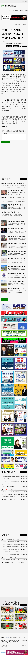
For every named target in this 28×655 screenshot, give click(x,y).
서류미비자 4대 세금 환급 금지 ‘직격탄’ (12, 549)
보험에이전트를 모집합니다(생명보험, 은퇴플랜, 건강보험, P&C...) (12, 481)
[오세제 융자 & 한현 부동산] (14, 309)
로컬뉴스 (12, 637)
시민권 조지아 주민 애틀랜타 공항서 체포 (12, 539)
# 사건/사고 (15, 10)
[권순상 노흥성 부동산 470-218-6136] (14, 53)
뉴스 (16, 24)
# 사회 (10, 10)
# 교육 (26, 10)
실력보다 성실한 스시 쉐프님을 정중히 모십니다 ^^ (12, 494)
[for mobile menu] (25, 6)
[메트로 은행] (20, 377)
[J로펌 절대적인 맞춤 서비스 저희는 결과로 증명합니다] (7, 416)
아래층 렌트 (6, 478)
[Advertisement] (14, 160)
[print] (21, 46)
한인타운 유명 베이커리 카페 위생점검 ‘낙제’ (12, 541)
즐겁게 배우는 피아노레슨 (9, 486)
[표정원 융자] (14, 61)
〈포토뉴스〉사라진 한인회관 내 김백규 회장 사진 (12, 562)
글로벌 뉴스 (17, 637)
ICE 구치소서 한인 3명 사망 (9, 557)
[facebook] (25, 46)
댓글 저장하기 (6, 141)
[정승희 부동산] (20, 429)
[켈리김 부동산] (20, 350)
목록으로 (5, 299)
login (26, 1)
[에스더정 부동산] (20, 416)
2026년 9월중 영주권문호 (9, 496)
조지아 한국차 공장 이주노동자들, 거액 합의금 (12, 544)
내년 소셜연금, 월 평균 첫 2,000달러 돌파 (12, 546)
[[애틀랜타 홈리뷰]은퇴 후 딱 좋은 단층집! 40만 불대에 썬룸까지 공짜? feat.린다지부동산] (21, 617)
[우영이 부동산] (14, 322)
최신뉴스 (7, 637)
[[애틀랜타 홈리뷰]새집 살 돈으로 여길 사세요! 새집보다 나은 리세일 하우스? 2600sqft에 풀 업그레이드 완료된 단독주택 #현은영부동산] (7, 609)
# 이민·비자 (21, 10)
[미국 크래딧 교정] (14, 68)
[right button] (25, 179)
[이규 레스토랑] (14, 17)
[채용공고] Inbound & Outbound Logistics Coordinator (12, 476)
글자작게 (9, 46)
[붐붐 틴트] (20, 363)
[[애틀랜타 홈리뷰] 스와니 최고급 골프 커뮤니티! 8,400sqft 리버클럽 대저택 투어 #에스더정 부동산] (7, 626)
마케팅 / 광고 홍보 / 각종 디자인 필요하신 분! (12, 491)
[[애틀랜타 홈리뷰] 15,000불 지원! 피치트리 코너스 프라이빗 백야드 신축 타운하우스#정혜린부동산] (21, 626)
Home (2, 637)
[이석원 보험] (14, 314)
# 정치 (2, 10)
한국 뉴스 (22, 637)
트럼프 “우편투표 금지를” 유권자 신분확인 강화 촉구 (22, 24)
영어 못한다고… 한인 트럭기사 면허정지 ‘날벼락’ (12, 559)
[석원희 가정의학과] (7, 453)
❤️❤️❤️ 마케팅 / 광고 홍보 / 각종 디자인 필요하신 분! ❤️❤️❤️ (12, 489)
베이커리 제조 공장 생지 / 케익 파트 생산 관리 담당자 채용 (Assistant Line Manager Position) (12, 483)
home (13, 24)
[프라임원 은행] (7, 363)
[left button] (21, 179)
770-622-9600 (12, 641)
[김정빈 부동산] (21, 459)
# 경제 (6, 10)
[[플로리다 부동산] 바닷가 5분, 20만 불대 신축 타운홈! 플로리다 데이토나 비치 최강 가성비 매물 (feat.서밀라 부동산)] (7, 617)
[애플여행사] (21, 453)
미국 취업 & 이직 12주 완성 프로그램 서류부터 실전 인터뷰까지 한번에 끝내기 (12, 499)
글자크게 (16, 46)
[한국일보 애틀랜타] (8, 5)
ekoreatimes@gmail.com (7, 642)
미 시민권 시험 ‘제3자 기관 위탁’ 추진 (11, 551)
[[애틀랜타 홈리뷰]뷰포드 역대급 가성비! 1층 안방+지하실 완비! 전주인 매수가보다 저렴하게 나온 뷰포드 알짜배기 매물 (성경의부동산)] (21, 609)
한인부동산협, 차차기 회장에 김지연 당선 (12, 554)
